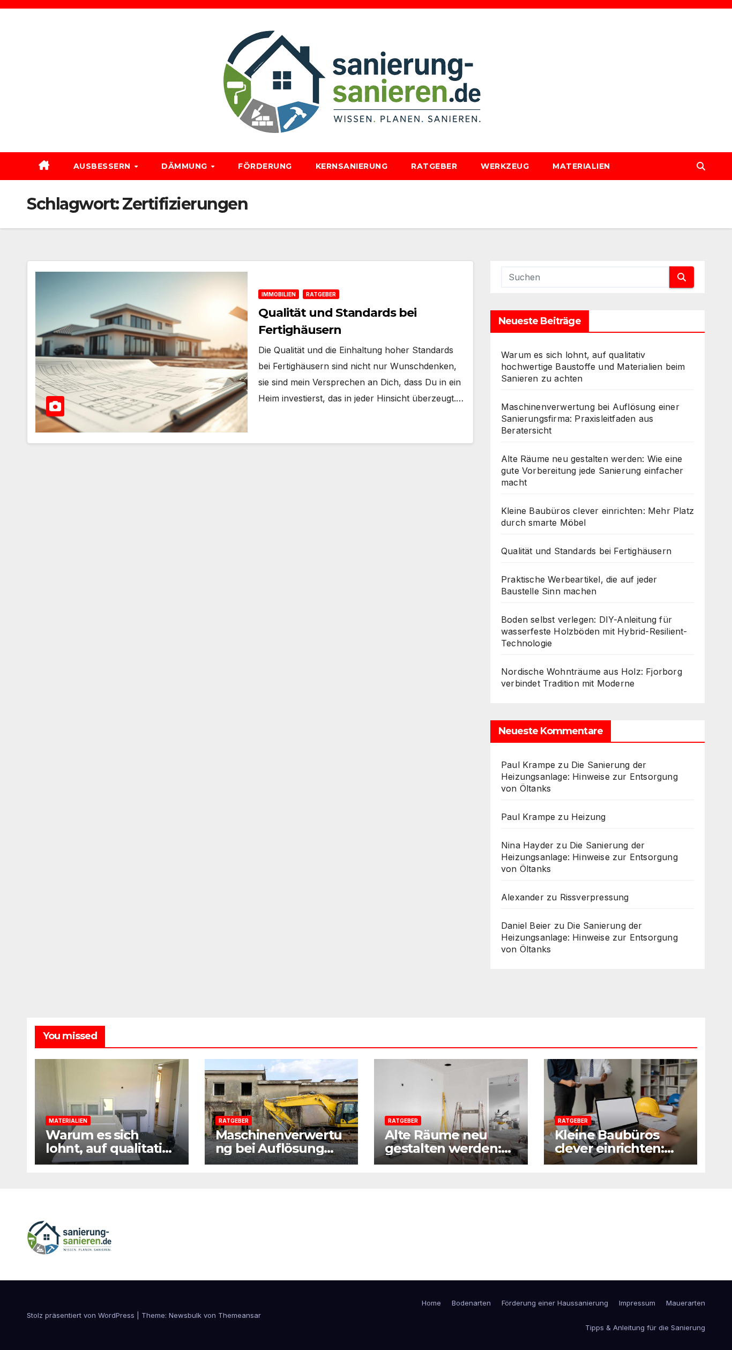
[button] (701, 166)
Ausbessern (103, 166)
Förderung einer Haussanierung (555, 1303)
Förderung (265, 166)
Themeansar (239, 1315)
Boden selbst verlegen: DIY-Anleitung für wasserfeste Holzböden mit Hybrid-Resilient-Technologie (594, 631)
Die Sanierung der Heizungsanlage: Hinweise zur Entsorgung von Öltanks (589, 776)
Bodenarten (471, 1303)
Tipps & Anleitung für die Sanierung (645, 1327)
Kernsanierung (352, 166)
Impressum (637, 1303)
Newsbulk (185, 1315)
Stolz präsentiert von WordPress (82, 1315)
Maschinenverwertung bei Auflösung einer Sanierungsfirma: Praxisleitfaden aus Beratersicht (590, 418)
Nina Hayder (527, 845)
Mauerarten (685, 1303)
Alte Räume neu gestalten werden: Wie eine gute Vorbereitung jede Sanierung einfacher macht (592, 470)
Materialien (581, 166)
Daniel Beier (526, 925)
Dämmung (185, 166)
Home (431, 1303)
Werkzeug (505, 166)
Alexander (522, 897)
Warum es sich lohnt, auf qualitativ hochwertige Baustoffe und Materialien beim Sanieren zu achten (593, 366)
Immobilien (279, 294)
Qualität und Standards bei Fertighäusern (586, 551)
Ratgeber (434, 166)
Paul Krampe (528, 764)
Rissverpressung (594, 897)
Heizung (588, 816)
